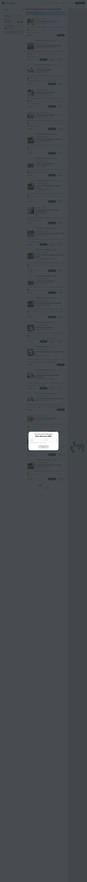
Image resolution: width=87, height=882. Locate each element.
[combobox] (36, 440)
